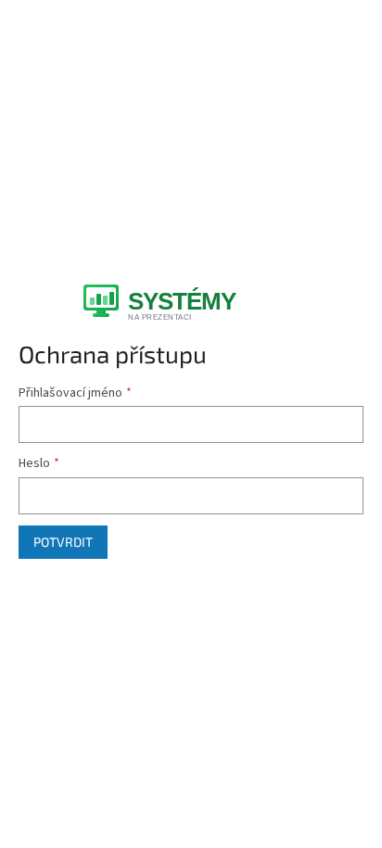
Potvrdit (63, 542)
